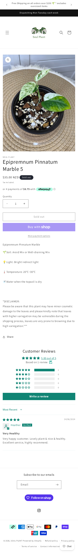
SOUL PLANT (16, 540)
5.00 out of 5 (48, 358)
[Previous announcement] (7, 5)
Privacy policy (68, 540)
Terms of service (29, 546)
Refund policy (51, 540)
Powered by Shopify (32, 540)
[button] (7, 33)
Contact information (50, 546)
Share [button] (10, 336)
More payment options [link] (39, 235)
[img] (11, 419)
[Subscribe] (57, 484)
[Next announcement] (71, 5)
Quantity (7, 196)
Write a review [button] (38, 396)
